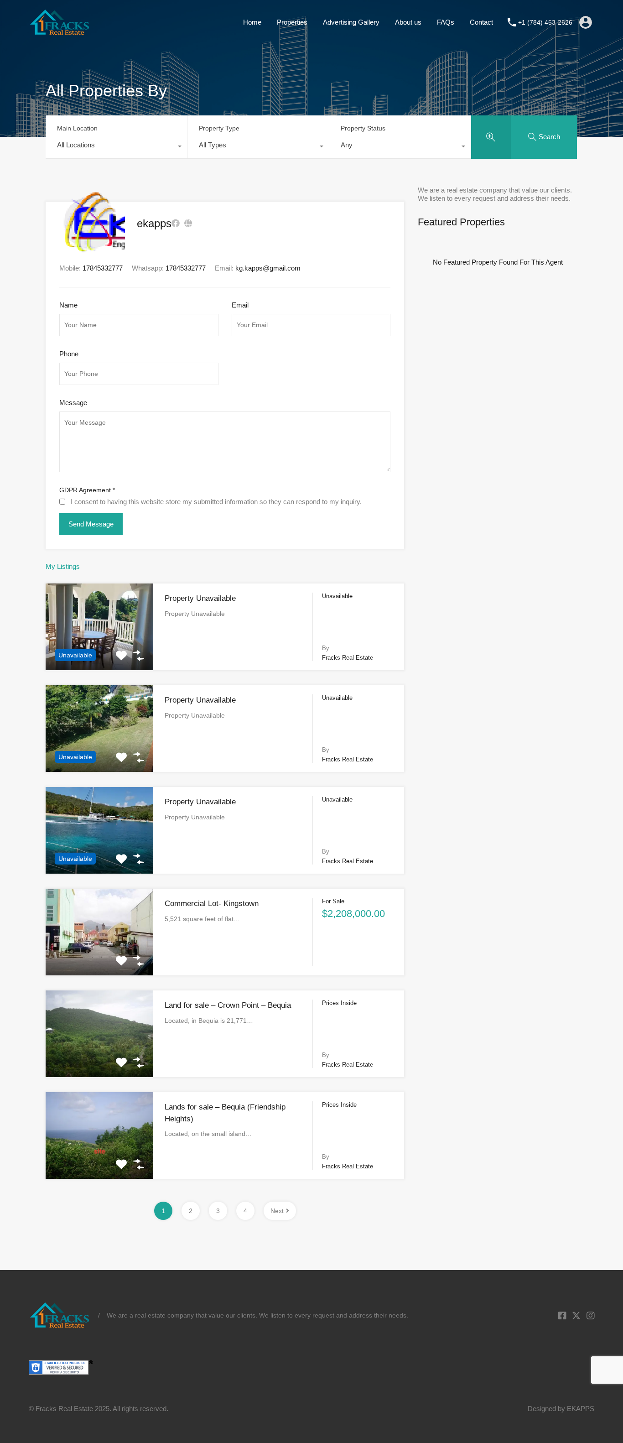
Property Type (219, 128)
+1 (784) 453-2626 (545, 22)
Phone (68, 354)
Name (68, 305)
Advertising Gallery (351, 22)
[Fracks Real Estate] (60, 31)
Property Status (363, 128)
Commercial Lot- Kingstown (212, 903)
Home (252, 22)
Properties (292, 22)
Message (73, 402)
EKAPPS (580, 1408)
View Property (99, 652)
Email (240, 305)
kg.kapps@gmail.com (268, 268)
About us (408, 22)
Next (277, 1210)
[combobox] (116, 147)
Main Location (77, 128)
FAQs (445, 22)
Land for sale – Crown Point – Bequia (228, 1005)
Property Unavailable (200, 598)
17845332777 (186, 268)
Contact (481, 22)
